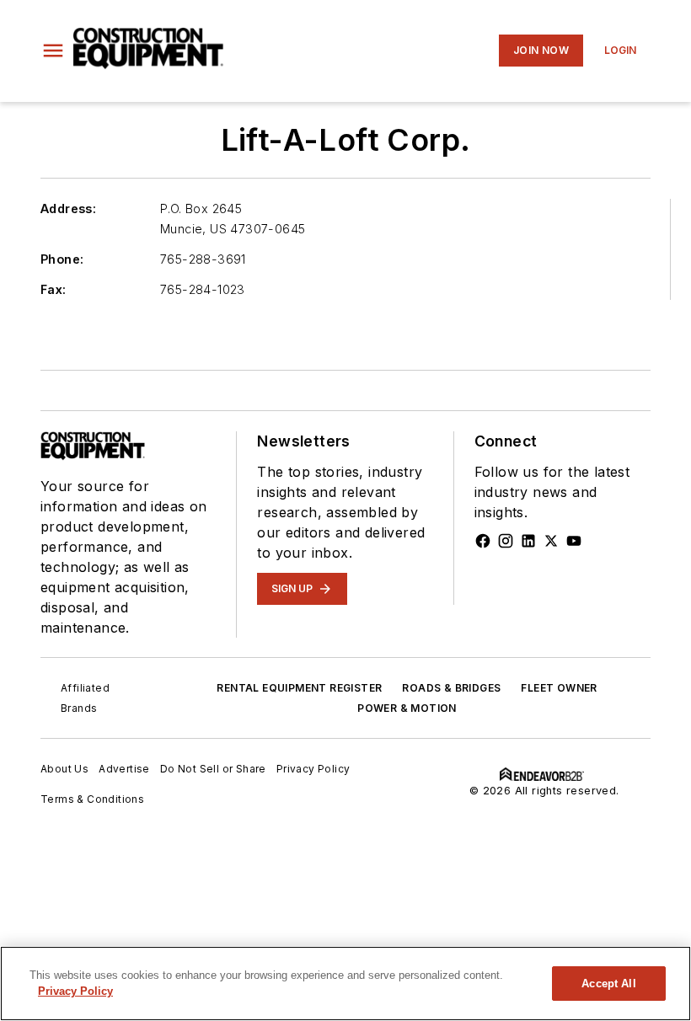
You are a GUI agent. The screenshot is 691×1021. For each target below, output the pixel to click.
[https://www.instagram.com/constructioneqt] (505, 540)
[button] (53, 50)
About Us (64, 768)
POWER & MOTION (407, 708)
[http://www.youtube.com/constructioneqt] (573, 540)
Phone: (61, 259)
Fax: (53, 289)
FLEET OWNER (559, 688)
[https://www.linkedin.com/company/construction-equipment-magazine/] (528, 540)
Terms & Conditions (92, 799)
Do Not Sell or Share (213, 768)
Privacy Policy (313, 768)
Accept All (608, 983)
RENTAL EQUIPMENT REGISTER (299, 688)
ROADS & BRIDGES (451, 688)
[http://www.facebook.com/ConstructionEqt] (482, 540)
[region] (345, 983)
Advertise (124, 768)
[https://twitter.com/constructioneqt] (551, 540)
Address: (68, 208)
